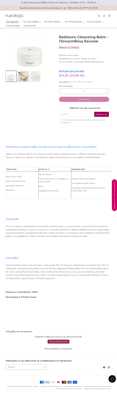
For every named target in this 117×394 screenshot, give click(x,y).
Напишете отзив (58, 341)
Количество (66, 86)
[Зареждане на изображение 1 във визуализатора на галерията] (11, 76)
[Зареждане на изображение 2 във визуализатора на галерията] (23, 76)
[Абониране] (44, 367)
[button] (12, 22)
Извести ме (101, 114)
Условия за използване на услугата (69, 389)
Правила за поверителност (51, 386)
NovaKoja (16, 386)
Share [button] (63, 130)
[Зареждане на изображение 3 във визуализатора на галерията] (35, 76)
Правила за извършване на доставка (97, 386)
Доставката (64, 82)
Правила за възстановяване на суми (97, 389)
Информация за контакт (73, 386)
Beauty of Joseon (69, 47)
